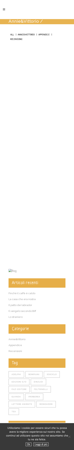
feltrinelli (41, 389)
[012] (37, 215)
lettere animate (22, 404)
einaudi (38, 382)
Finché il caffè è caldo (22, 293)
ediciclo (52, 374)
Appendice (15, 345)
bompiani (33, 374)
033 (12, 159)
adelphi (16, 374)
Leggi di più (41, 444)
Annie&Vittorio (24, 21)
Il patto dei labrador (20, 305)
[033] (37, 105)
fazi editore (19, 389)
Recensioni (15, 351)
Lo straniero (16, 317)
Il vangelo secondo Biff (22, 311)
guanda (16, 397)
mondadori (46, 404)
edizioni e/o (19, 382)
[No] (69, 437)
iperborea (34, 397)
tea (14, 412)
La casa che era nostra (22, 299)
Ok (28, 444)
